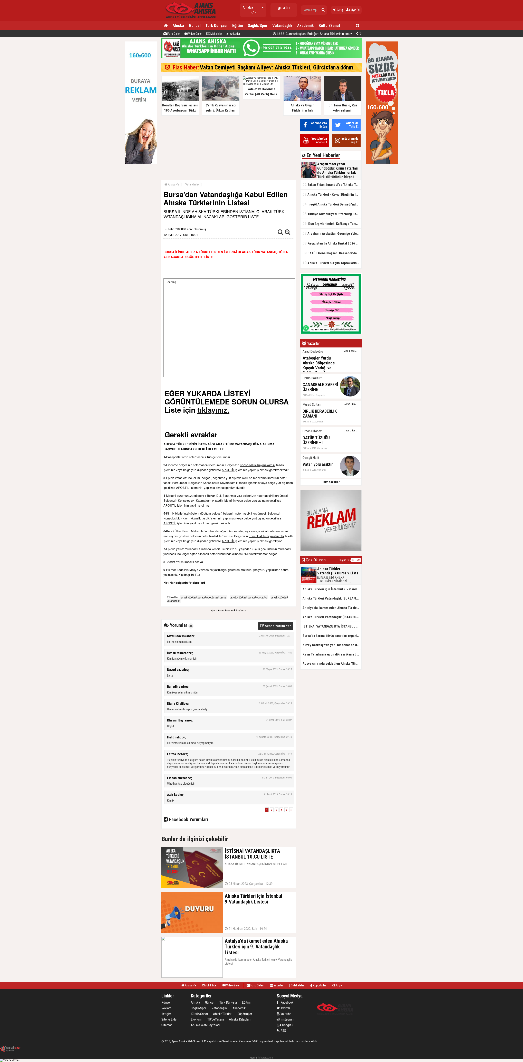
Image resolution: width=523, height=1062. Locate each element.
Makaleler (216, 34)
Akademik (305, 25)
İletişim (166, 1014)
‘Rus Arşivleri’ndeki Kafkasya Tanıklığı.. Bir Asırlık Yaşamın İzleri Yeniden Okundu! (332, 223)
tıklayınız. (213, 410)
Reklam (166, 1008)
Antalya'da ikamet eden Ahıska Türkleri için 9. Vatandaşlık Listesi (332, 608)
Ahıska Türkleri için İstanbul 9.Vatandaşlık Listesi (332, 589)
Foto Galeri (173, 34)
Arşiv (338, 985)
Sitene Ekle (169, 1019)
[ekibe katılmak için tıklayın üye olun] (331, 333)
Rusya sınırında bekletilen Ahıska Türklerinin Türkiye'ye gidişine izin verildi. (332, 663)
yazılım (253, 1057)
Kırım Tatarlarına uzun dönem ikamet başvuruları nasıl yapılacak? (332, 654)
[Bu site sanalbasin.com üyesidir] (10, 1050)
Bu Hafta (356, 560)
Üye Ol (355, 10)
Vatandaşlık (282, 25)
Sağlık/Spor (257, 25)
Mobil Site (210, 985)
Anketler (234, 34)
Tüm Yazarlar (331, 482)
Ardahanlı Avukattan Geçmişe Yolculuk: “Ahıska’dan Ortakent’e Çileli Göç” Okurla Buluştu (332, 233)
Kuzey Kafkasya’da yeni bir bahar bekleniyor (332, 645)
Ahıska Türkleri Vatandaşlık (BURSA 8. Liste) (332, 598)
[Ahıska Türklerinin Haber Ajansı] (189, 19)
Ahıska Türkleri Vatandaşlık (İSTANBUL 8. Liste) (332, 617)
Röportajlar (319, 985)
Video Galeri (195, 34)
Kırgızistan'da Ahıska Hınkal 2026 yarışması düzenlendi (332, 243)
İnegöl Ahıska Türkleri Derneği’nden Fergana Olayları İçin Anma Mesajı (332, 204)
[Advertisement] (228, 147)
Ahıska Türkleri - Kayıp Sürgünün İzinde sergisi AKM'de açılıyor (332, 194)
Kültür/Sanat (329, 25)
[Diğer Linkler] (357, 25)
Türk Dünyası (216, 25)
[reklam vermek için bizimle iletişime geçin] (141, 163)
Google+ (286, 1025)
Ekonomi (196, 1019)
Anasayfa (173, 184)
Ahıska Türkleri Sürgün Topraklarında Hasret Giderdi (332, 262)
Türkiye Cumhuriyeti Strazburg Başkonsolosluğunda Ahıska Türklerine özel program (332, 213)
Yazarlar (278, 985)
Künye (165, 1002)
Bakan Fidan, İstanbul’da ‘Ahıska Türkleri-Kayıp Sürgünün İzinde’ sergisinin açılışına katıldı (332, 184)
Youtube (285, 1014)
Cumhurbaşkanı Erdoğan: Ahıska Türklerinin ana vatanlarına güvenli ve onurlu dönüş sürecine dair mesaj (350, 34)
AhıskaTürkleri (222, 1014)
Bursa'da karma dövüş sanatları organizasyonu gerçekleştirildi (332, 636)
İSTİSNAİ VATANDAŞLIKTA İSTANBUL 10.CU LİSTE (332, 626)
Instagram (287, 1019)
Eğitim (237, 25)
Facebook (286, 1002)
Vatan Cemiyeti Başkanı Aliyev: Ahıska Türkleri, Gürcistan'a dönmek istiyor (287, 67)
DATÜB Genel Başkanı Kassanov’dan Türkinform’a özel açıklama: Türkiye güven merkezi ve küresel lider (332, 253)
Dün (349, 560)
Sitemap (166, 1025)
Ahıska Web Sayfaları (205, 1025)
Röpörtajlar (244, 1014)
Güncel (195, 25)
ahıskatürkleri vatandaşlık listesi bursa (203, 597)
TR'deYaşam (215, 1019)
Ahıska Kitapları (239, 1019)
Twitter (285, 1008)
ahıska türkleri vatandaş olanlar (248, 597)
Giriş (339, 10)
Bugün (343, 560)
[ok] (323, 10)
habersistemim (265, 1057)
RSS (283, 1030)
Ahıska (178, 25)
